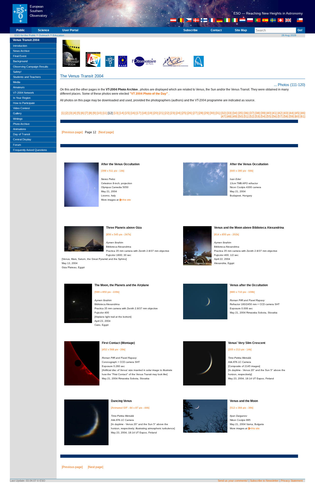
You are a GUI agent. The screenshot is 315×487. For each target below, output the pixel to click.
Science (43, 30)
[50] (240, 116)
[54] (263, 116)
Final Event (19, 56)
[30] (212, 113)
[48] (229, 116)
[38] (257, 113)
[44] (291, 113)
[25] (183, 113)
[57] (280, 116)
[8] (90, 113)
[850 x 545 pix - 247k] (118, 234)
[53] (257, 116)
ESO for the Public (25, 35)
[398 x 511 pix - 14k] (112, 170)
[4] (74, 113)
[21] (161, 113)
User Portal (70, 30)
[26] (189, 113)
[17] (138, 113)
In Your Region (22, 97)
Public (20, 30)
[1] (62, 113)
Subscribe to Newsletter (264, 480)
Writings (18, 118)
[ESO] (20, 26)
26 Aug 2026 (289, 35)
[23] (172, 113)
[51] (246, 116)
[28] (200, 113)
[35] (240, 113)
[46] (302, 113)
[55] (268, 116)
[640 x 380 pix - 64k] (241, 170)
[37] (251, 113)
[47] (223, 116)
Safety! (17, 71)
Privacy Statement (292, 480)
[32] (223, 113)
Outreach (44, 35)
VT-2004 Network (23, 92)
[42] (280, 113)
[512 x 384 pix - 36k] (241, 407)
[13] (115, 113)
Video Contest (21, 108)
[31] (217, 113)
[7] (86, 113)
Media (16, 82)
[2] (66, 113)
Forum (17, 144)
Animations (19, 129)
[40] (268, 113)
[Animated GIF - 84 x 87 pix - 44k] (130, 407)
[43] (285, 113)
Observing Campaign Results (30, 66)
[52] (251, 116)
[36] (246, 113)
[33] (229, 113)
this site (126, 199)
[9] (94, 113)
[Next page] (106, 132)
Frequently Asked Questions (30, 149)
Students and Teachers (27, 76)
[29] (206, 113)
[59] (291, 116)
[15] (127, 113)
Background (20, 61)
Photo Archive (21, 123)
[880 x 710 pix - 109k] (242, 292)
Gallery (17, 113)
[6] (82, 113)
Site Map (241, 30)
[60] (297, 116)
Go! (300, 30)
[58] (285, 116)
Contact (216, 30)
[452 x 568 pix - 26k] (113, 349)
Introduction (20, 45)
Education (58, 35)
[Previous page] (72, 132)
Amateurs (19, 87)
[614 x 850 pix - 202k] (226, 234)
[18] (144, 113)
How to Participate (24, 103)
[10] (99, 113)
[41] (274, 113)
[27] (195, 113)
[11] (104, 113)
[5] (78, 113)
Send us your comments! (233, 480)
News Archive (21, 50)
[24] (178, 113)
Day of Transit (21, 134)
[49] (234, 116)
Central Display (22, 139)
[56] (274, 116)
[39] (263, 113)
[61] (302, 116)
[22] (166, 113)
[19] (149, 113)
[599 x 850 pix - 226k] (106, 292)
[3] (70, 113)
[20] (155, 113)
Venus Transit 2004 (26, 40)
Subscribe (190, 30)
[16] (132, 113)
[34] (234, 113)
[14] (121, 113)
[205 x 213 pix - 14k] (240, 349)
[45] (297, 113)
